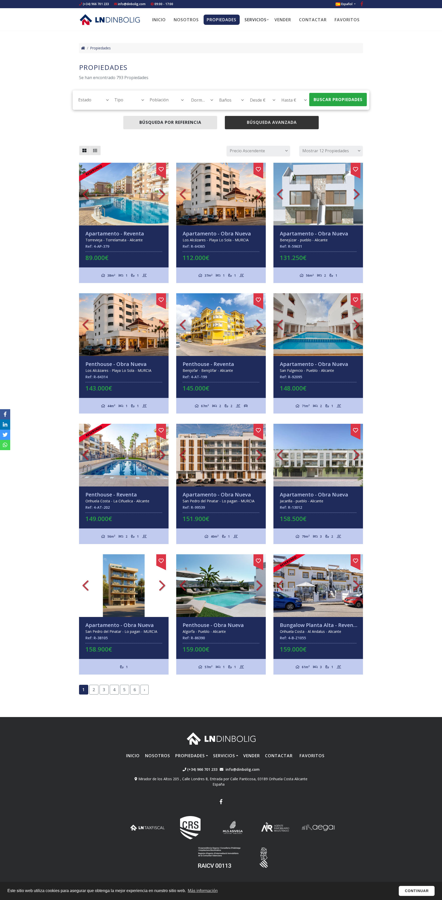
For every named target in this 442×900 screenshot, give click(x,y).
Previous (85, 194)
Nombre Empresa (109, 19)
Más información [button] (203, 890)
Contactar (313, 20)
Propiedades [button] (221, 20)
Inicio (159, 20)
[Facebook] (362, 4)
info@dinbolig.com (132, 4)
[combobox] (90, 100)
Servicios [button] (256, 20)
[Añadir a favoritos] (161, 168)
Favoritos (347, 20)
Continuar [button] (417, 891)
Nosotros (186, 20)
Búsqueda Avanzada (272, 122)
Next (162, 194)
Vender (282, 20)
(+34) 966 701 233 (95, 4)
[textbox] (91, 99)
